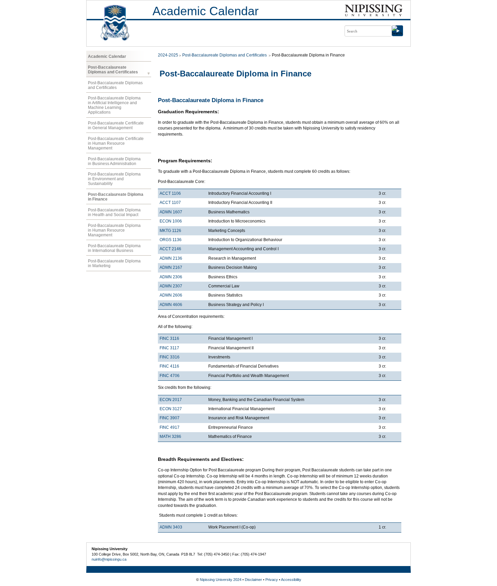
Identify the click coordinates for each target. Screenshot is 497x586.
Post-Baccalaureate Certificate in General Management (116, 125)
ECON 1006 (171, 221)
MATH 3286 (170, 436)
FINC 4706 (170, 375)
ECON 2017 (171, 399)
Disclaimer (253, 580)
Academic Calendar (205, 11)
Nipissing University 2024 (220, 580)
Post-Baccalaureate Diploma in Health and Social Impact (114, 212)
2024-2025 (168, 55)
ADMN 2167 (171, 267)
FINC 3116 (169, 338)
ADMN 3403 (171, 527)
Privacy (271, 580)
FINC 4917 (170, 427)
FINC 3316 (170, 357)
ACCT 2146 (170, 249)
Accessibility (291, 580)
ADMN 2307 (171, 286)
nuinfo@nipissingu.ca (109, 559)
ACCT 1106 (170, 193)
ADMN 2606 (171, 295)
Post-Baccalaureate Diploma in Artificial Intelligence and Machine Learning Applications (114, 105)
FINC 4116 (169, 366)
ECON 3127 (171, 408)
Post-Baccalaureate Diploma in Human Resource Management (114, 230)
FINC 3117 (169, 348)
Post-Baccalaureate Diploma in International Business (114, 248)
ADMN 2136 (171, 258)
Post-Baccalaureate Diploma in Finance (115, 197)
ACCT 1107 (170, 202)
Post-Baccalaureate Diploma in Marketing (114, 263)
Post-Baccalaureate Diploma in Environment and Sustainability (114, 179)
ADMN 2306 (171, 277)
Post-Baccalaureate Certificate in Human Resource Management (116, 143)
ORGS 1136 (171, 239)
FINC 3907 (170, 418)
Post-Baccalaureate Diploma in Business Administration (114, 161)
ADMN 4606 (171, 304)
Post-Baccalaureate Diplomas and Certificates (113, 69)
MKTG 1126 (170, 230)
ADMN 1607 (171, 212)
